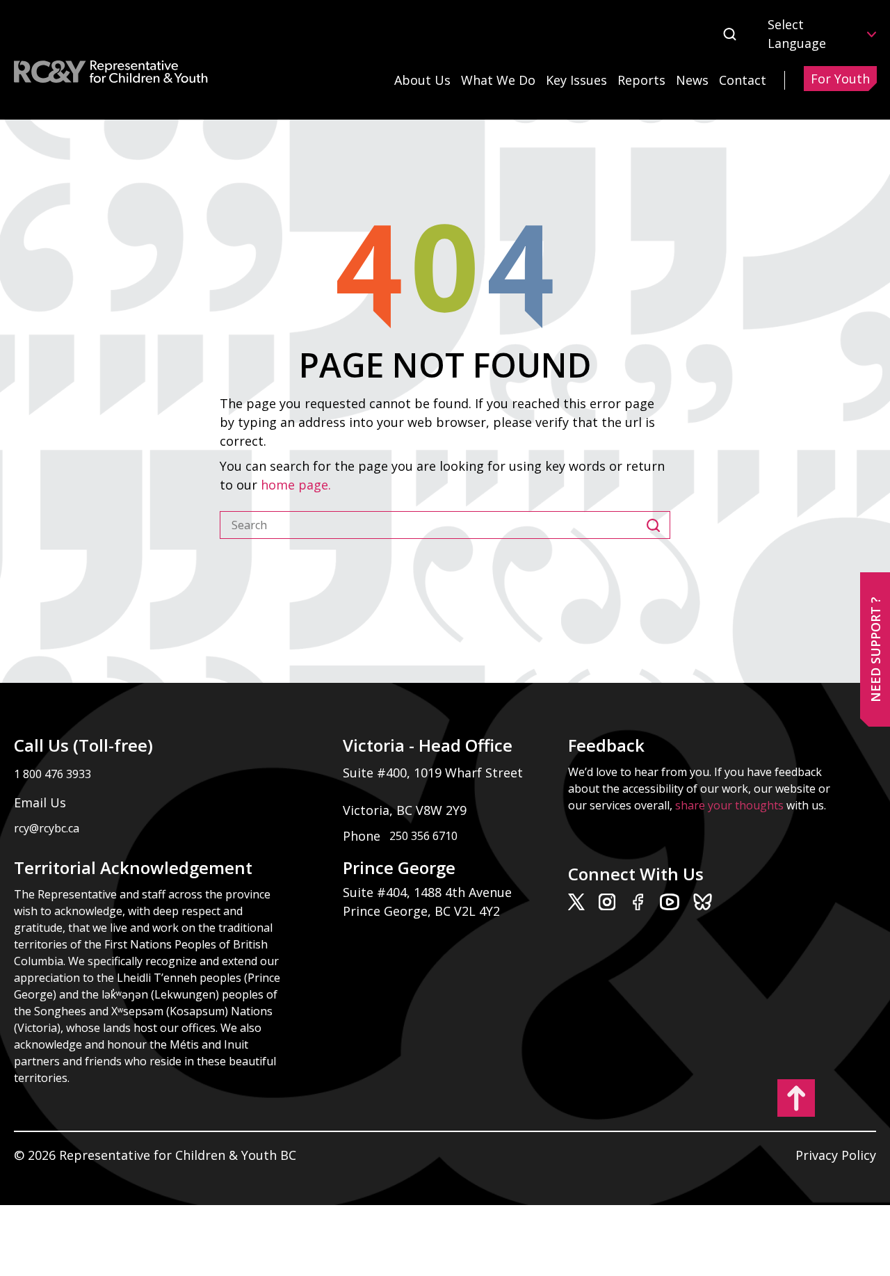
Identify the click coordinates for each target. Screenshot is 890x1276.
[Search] (658, 525)
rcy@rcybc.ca (46, 828)
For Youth (840, 78)
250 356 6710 (423, 835)
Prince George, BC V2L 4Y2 (421, 911)
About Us (422, 80)
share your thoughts (729, 805)
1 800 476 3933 (52, 774)
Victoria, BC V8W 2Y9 (406, 810)
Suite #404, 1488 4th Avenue (429, 892)
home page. (297, 484)
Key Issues (576, 80)
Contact (742, 80)
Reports (641, 80)
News (692, 80)
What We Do (498, 80)
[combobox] (433, 525)
